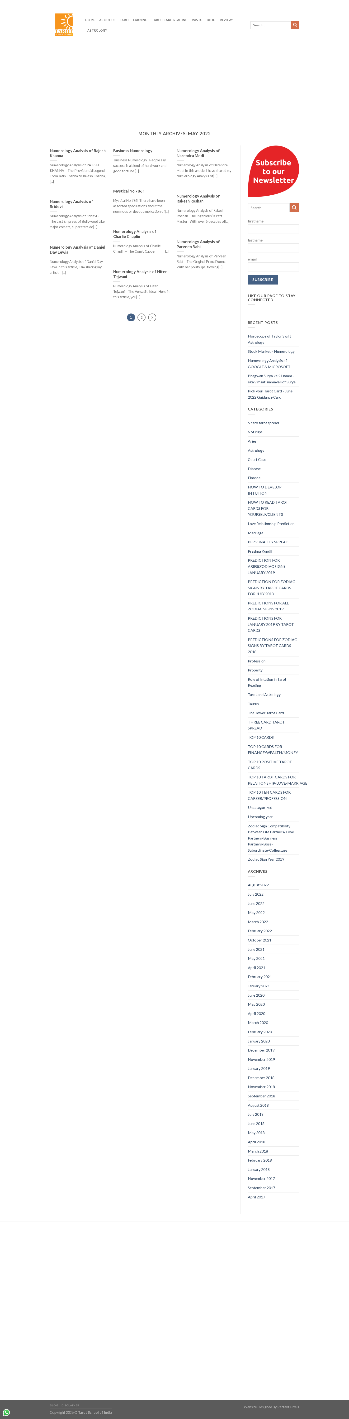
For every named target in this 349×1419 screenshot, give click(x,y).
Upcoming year (260, 816)
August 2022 (258, 885)
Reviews (227, 20)
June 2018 (256, 1123)
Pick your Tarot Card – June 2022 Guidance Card (270, 394)
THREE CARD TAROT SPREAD (266, 725)
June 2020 (256, 995)
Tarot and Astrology (264, 694)
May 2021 (256, 958)
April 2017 (256, 1197)
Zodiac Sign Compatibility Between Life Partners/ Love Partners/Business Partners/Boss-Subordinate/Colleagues (271, 838)
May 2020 (256, 1004)
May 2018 (256, 1132)
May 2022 (256, 912)
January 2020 (259, 1041)
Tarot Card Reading (170, 20)
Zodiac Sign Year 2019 (266, 859)
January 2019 (259, 1068)
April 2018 (256, 1141)
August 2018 (258, 1105)
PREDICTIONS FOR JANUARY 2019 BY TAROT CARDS (271, 624)
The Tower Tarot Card (266, 712)
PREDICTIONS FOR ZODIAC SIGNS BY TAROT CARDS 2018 (272, 645)
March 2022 (258, 921)
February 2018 (260, 1160)
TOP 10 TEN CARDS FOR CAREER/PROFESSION (269, 795)
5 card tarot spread (263, 422)
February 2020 (260, 1031)
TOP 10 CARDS (261, 737)
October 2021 (259, 940)
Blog (211, 20)
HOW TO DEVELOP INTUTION (265, 490)
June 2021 (256, 949)
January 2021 (259, 986)
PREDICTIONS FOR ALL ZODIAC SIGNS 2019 (268, 606)
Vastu (197, 20)
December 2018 (261, 1077)
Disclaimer (70, 1405)
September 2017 (261, 1187)
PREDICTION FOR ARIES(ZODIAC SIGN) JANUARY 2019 (266, 566)
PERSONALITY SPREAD (268, 542)
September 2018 (261, 1096)
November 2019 (261, 1059)
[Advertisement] (174, 92)
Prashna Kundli (260, 551)
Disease (254, 468)
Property (255, 670)
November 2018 (261, 1086)
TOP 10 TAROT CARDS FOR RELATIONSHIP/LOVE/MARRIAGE (277, 780)
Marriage (255, 533)
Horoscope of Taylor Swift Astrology (269, 339)
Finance (254, 477)
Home (90, 20)
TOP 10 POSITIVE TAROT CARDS (270, 764)
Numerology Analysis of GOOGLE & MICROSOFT (269, 363)
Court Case (257, 459)
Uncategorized (260, 807)
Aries (252, 441)
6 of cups (255, 432)
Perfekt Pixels (288, 1407)
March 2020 (258, 1022)
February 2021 (260, 976)
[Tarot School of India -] (64, 25)
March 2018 (258, 1151)
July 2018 (256, 1114)
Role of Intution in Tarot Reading (267, 682)
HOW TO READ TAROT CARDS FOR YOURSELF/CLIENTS (268, 508)
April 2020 (256, 1013)
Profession (256, 661)
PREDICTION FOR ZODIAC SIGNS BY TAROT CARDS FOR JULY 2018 (271, 587)
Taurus (253, 703)
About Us (107, 20)
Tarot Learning (134, 20)
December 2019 (261, 1050)
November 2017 (261, 1178)
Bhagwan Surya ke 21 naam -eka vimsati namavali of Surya (272, 378)
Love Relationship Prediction (271, 523)
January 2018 (259, 1169)
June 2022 (256, 903)
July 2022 (256, 894)
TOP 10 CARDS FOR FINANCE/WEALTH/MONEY (273, 749)
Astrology (97, 30)
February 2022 (260, 930)
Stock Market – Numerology (271, 351)
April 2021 (256, 967)
